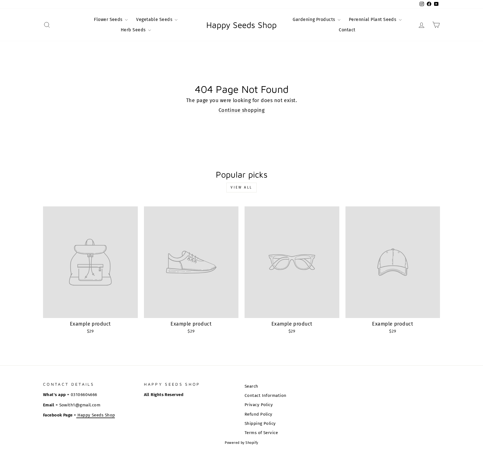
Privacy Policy (259, 404)
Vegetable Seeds (154, 19)
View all (241, 187)
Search (251, 386)
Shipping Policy (260, 423)
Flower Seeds (109, 19)
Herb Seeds (134, 29)
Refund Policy (259, 414)
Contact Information (266, 395)
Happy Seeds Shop (241, 25)
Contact (347, 29)
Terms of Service (261, 432)
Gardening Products (314, 19)
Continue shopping (242, 110)
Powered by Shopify (241, 443)
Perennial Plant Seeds (373, 19)
